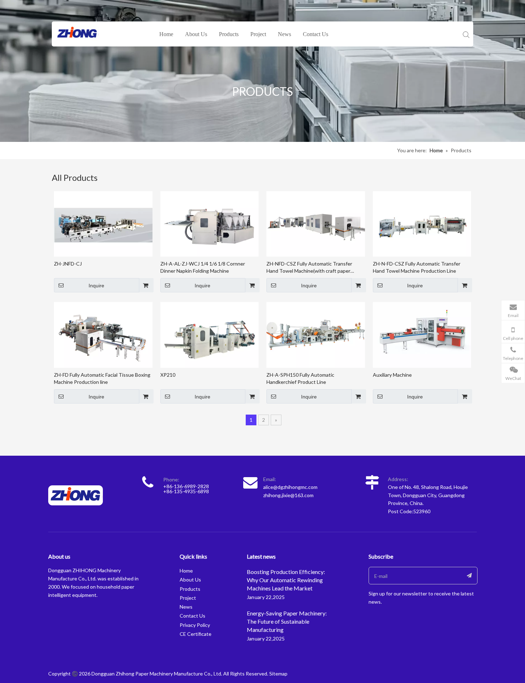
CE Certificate (195, 634)
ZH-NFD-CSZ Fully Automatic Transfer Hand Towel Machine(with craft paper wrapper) (309, 267)
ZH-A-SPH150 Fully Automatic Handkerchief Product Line (300, 378)
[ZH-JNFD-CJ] (103, 223)
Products (229, 34)
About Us (196, 34)
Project (258, 34)
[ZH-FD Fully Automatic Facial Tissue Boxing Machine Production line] (103, 334)
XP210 (167, 375)
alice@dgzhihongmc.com (290, 487)
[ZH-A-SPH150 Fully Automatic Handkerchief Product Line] (315, 334)
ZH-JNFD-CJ (68, 264)
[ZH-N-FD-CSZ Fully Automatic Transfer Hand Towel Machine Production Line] (422, 223)
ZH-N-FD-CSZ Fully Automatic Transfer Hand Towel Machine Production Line (416, 267)
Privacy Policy (195, 625)
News (284, 34)
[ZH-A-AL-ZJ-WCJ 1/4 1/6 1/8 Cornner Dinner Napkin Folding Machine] (209, 223)
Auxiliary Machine (392, 375)
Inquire (96, 285)
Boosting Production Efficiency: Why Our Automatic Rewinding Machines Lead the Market (286, 580)
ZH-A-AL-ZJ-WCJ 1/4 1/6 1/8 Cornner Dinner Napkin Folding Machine (202, 267)
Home (166, 34)
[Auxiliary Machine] (422, 334)
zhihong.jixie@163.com (288, 495)
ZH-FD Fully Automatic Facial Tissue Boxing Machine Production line (102, 378)
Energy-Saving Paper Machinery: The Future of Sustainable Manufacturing (287, 621)
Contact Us (315, 34)
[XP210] (209, 334)
